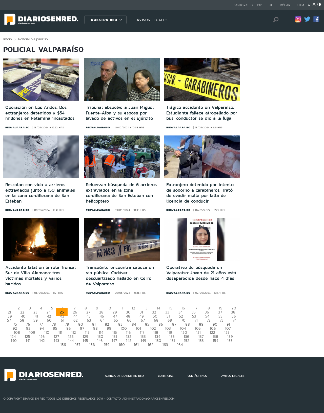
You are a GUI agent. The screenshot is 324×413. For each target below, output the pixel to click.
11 (121, 308)
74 (234, 320)
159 (107, 344)
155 (230, 340)
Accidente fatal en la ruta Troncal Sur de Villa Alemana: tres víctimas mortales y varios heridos (40, 275)
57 (9, 320)
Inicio (7, 39)
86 (160, 324)
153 (201, 340)
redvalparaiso (17, 127)
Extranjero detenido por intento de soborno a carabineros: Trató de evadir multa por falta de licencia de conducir (200, 192)
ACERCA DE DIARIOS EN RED (124, 375)
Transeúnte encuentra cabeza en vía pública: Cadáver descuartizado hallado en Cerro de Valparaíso (120, 275)
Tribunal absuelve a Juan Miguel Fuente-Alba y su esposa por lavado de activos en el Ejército (120, 113)
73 (222, 320)
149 (143, 340)
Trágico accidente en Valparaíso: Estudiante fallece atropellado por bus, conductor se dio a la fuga (201, 113)
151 (172, 340)
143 (56, 340)
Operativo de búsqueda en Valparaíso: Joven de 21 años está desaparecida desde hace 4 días (201, 273)
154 (215, 340)
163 (165, 344)
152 (186, 340)
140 (14, 340)
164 (180, 344)
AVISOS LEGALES (152, 19)
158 (92, 344)
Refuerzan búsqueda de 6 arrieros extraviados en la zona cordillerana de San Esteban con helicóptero (121, 192)
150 (158, 340)
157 (77, 344)
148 (129, 340)
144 (71, 340)
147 (114, 340)
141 (28, 340)
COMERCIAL (165, 375)
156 (63, 344)
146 (100, 340)
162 (150, 344)
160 (122, 344)
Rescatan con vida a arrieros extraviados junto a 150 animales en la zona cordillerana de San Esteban (40, 192)
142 (42, 340)
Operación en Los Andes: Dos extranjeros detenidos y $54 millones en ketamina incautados (39, 113)
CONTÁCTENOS (197, 375)
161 (136, 344)
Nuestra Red (104, 20)
